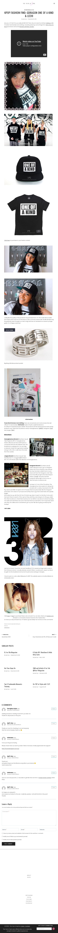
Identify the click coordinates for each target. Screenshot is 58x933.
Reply (53, 708)
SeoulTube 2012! (6, 636)
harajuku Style (12, 708)
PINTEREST (29, 901)
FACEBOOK (29, 903)
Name (4, 829)
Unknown (10, 738)
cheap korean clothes (45, 777)
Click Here (7, 240)
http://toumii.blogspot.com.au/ (10, 748)
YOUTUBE (29, 899)
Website (42, 829)
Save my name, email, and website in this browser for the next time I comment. (23, 833)
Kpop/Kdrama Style (29, 9)
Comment (5, 811)
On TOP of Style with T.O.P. (41, 684)
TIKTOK (29, 897)
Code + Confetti (25, 926)
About (29, 875)
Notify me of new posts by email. (12, 839)
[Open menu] (54, 3)
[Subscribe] (53, 928)
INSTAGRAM (29, 895)
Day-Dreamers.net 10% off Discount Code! (44, 636)
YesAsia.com (50, 616)
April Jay (25, 19)
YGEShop (48, 23)
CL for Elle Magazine (10, 652)
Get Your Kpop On (9, 668)
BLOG (29, 877)
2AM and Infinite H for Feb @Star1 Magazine (41, 669)
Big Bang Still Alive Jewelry (27, 26)
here (8, 616)
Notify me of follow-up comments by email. (15, 836)
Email (23, 829)
